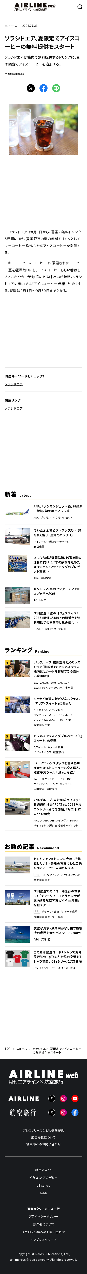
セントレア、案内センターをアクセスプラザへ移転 (57, 591)
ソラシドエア (14, 383)
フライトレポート (63, 714)
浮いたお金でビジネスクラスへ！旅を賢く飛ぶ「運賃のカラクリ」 (57, 532)
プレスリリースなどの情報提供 (43, 1130)
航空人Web (43, 1170)
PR (43, 874)
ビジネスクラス (42, 714)
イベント (39, 628)
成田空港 (50, 628)
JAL (36, 682)
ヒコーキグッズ (59, 968)
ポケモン (45, 517)
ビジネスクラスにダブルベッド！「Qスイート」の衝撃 (58, 738)
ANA (36, 517)
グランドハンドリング (46, 784)
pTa (36, 968)
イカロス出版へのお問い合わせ (43, 1232)
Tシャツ (44, 968)
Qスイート (40, 747)
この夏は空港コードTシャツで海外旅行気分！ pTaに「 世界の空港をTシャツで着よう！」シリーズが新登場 (58, 956)
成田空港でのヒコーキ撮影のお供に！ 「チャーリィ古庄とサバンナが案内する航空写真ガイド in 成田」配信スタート (57, 898)
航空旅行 (39, 546)
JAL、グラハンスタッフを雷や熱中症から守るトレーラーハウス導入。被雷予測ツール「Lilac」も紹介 (57, 767)
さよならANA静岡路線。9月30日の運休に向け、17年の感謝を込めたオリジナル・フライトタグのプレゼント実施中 (57, 564)
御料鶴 (69, 687)
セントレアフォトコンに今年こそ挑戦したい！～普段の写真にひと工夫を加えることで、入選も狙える (58, 863)
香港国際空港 (42, 724)
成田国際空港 (42, 917)
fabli (36, 939)
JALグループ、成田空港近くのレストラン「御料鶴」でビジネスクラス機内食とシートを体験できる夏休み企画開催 (57, 669)
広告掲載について (43, 1137)
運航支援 (51, 789)
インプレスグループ (44, 1240)
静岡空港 (46, 578)
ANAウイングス (59, 820)
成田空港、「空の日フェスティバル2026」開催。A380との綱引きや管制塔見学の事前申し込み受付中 (57, 617)
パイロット (66, 784)
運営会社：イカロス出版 (43, 1208)
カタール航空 (55, 747)
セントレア (40, 600)
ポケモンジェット (63, 517)
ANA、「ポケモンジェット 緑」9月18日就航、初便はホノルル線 (58, 508)
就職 (50, 825)
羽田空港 (39, 789)
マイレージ (40, 541)
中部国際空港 (42, 880)
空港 (72, 968)
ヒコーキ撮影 (69, 911)
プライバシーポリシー (43, 1216)
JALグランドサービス (52, 779)
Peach (74, 820)
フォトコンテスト (70, 874)
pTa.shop (43, 1185)
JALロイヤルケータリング (49, 687)
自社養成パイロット (66, 825)
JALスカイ (64, 682)
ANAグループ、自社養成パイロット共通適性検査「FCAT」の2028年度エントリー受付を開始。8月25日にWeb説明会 (58, 807)
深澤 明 (45, 939)
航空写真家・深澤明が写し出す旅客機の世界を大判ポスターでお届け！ (58, 930)
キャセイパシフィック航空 (48, 709)
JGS (69, 779)
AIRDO (38, 820)
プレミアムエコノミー (46, 719)
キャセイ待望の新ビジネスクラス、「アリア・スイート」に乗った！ (57, 700)
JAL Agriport (48, 682)
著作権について (43, 1224)
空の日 (62, 628)
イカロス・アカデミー (43, 1177)
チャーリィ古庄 (50, 911)
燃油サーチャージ (59, 541)
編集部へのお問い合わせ (43, 1144)
